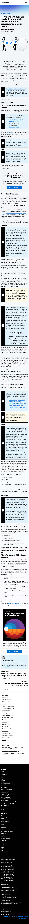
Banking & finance (5, 699)
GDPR (13, 29)
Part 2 (13, 127)
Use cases (4, 740)
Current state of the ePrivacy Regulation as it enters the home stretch (17, 407)
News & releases (5, 728)
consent (9, 132)
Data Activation (5, 710)
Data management (6, 713)
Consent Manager (5, 29)
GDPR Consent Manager (14, 603)
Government (4, 722)
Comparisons (5, 701)
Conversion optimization (7, 706)
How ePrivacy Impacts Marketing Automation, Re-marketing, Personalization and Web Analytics (17, 401)
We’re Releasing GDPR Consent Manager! (10, 751)
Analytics (4, 697)
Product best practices (7, 735)
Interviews (4, 726)
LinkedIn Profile (6, 666)
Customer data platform (7, 708)
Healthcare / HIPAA (6, 724)
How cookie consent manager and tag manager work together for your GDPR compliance (13, 675)
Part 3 (17, 127)
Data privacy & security (7, 715)
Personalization (5, 731)
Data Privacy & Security (7, 717)
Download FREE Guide (14, 187)
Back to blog (6, 13)
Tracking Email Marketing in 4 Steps (16, 683)
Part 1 (10, 127)
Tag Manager (4, 737)
